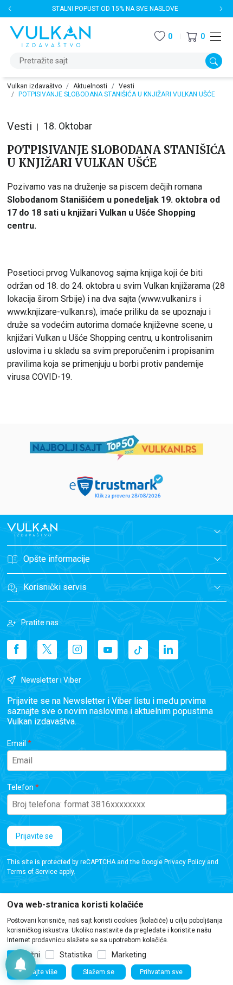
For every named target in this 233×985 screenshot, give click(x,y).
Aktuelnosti (90, 86)
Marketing (129, 954)
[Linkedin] (168, 649)
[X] (47, 649)
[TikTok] (138, 649)
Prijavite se (34, 836)
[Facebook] (17, 649)
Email (16, 743)
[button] (195, 36)
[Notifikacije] (20, 964)
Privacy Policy (184, 862)
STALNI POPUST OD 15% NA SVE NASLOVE (115, 8)
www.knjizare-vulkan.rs (50, 312)
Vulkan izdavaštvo (34, 86)
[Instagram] (77, 649)
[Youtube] (108, 649)
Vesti (126, 86)
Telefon (20, 787)
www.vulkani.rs (169, 299)
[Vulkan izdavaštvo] (50, 35)
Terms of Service (32, 872)
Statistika (76, 954)
